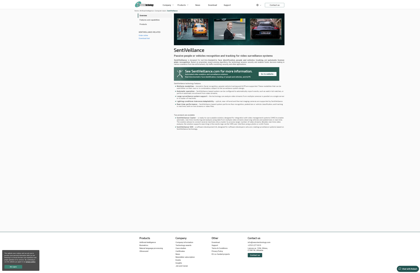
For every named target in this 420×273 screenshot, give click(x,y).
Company (167, 5)
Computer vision (160, 11)
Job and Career (182, 266)
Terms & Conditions (220, 248)
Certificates (180, 251)
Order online (143, 35)
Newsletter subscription (185, 257)
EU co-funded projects (221, 254)
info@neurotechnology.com (259, 242)
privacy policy (30, 262)
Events (178, 260)
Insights (179, 263)
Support (227, 5)
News (197, 5)
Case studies (181, 248)
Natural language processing (151, 248)
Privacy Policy (217, 251)
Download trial (144, 38)
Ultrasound (143, 251)
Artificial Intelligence (147, 11)
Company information (184, 242)
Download (212, 5)
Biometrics (143, 245)
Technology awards (183, 245)
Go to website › (267, 74)
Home (137, 11)
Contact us (275, 5)
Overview (143, 16)
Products (182, 5)
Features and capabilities (150, 20)
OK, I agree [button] (13, 267)
